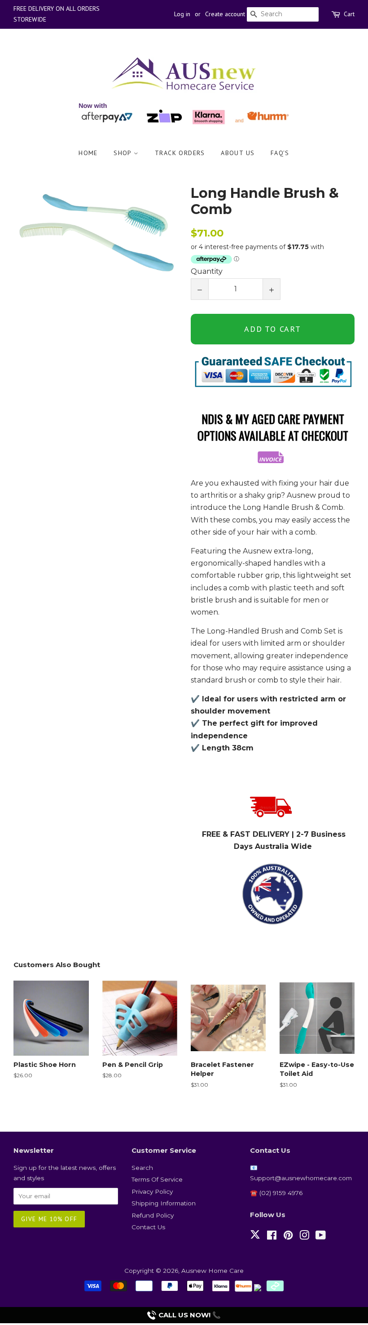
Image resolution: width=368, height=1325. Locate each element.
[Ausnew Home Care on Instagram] (304, 1236)
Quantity (207, 271)
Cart (349, 14)
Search (142, 1167)
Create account (225, 14)
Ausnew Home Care (212, 1270)
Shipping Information (163, 1203)
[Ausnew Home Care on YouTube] (320, 1236)
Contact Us (148, 1227)
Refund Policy (152, 1215)
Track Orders (180, 153)
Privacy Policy (152, 1191)
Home (88, 153)
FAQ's (280, 153)
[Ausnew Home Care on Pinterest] (288, 1236)
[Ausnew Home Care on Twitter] (255, 1239)
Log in (182, 14)
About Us (237, 153)
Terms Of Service (157, 1179)
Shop (124, 153)
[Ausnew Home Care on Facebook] (272, 1236)
